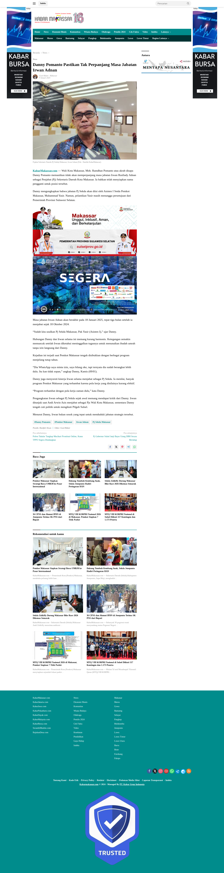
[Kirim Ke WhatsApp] (134, 447)
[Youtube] (166, 771)
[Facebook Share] (110, 447)
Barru (116, 745)
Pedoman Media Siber (129, 780)
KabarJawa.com (39, 706)
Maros (50, 38)
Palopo (117, 758)
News (46, 32)
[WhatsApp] (171, 771)
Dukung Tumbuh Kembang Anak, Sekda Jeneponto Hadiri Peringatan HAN (84, 484)
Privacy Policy (87, 780)
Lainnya (165, 32)
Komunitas (75, 32)
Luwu (130, 38)
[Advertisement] (19, 144)
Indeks (43, 3)
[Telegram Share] (128, 447)
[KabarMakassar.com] (59, 18)
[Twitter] (155, 771)
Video (145, 32)
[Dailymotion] (183, 771)
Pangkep (92, 38)
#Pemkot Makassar (63, 422)
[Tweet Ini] (116, 447)
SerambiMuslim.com (42, 728)
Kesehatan (78, 732)
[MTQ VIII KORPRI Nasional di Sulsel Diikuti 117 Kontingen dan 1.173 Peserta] (121, 502)
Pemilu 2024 (119, 32)
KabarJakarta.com (40, 702)
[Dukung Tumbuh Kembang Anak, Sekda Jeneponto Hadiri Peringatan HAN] (85, 469)
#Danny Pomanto (42, 422)
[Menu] (35, 3)
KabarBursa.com (40, 724)
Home (37, 32)
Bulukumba (105, 38)
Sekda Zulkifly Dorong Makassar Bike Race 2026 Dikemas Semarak (120, 482)
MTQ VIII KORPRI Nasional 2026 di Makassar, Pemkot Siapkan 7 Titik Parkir (85, 517)
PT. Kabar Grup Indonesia (132, 784)
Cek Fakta (134, 32)
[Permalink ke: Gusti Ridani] (35, 77)
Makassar (39, 38)
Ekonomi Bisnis (59, 32)
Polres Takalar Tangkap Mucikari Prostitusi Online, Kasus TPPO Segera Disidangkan (58, 436)
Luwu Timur (143, 38)
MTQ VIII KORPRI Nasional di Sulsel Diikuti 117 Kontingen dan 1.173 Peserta (120, 517)
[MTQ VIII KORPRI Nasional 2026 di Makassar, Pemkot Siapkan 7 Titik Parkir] (85, 502)
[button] (188, 3)
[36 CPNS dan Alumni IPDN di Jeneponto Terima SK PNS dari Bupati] (49, 502)
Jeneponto (119, 38)
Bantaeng (70, 38)
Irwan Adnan (82, 422)
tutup (28, 8)
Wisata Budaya (91, 32)
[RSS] (188, 771)
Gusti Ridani (43, 76)
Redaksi (100, 780)
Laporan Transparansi (152, 780)
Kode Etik (73, 780)
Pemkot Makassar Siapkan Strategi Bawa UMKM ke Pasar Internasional (47, 484)
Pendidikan (78, 737)
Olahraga (106, 32)
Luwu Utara (119, 741)
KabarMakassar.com (45, 170)
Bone (116, 750)
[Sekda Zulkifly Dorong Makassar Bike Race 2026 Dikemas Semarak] (121, 469)
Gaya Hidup (79, 741)
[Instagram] (160, 771)
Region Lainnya (159, 38)
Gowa (59, 38)
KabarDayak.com (40, 715)
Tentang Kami (59, 780)
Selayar (81, 38)
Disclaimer (112, 780)
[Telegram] (177, 771)
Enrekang (118, 754)
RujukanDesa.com (40, 732)
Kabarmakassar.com (89, 784)
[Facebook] (149, 771)
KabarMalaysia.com (41, 719)
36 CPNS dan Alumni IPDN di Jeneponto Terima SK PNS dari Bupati (47, 517)
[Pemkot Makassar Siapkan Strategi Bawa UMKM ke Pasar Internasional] (49, 469)
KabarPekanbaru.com (42, 711)
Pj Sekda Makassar (101, 422)
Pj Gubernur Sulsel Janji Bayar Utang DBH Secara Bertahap (115, 436)
